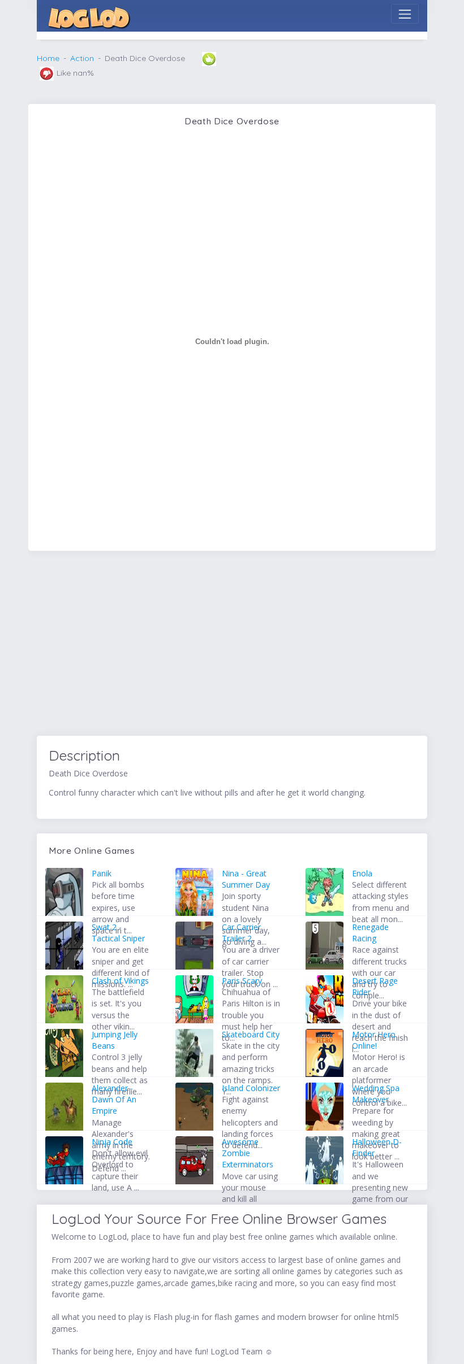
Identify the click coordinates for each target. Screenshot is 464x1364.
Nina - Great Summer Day (246, 879)
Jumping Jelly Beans (115, 1040)
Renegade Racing (370, 933)
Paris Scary (242, 980)
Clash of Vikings (120, 980)
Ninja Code (112, 1141)
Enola (362, 873)
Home (48, 58)
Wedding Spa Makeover (375, 1094)
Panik (101, 873)
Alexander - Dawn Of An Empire (114, 1100)
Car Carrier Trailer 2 (241, 933)
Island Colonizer (251, 1088)
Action (82, 58)
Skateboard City (251, 1034)
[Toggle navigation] (405, 14)
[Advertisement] (232, 645)
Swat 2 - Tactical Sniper (118, 933)
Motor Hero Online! (374, 1040)
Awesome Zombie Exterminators (247, 1153)
